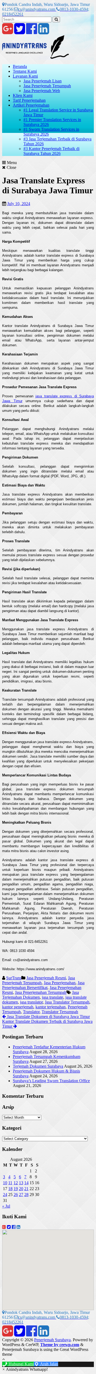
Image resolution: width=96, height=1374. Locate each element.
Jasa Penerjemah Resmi (46, 978)
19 (16, 1188)
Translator (31, 1011)
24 (5, 1194)
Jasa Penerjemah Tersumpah (47, 85)
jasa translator (31, 1002)
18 (10, 1188)
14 (26, 1182)
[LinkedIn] (43, 32)
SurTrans (13, 978)
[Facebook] (31, 32)
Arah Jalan (48, 1364)
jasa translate (52, 997)
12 (16, 1182)
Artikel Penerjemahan (31, 105)
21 (26, 1188)
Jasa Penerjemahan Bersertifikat (43, 985)
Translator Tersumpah (60, 1011)
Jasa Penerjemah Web (41, 90)
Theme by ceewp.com (59, 1344)
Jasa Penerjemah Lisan (42, 81)
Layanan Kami (25, 76)
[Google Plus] (7, 32)
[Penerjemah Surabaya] (35, 57)
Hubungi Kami (20, 1364)
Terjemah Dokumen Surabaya (38, 1066)
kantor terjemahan (50, 1007)
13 (21, 1182)
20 (21, 1188)
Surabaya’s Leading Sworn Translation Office (51, 1080)
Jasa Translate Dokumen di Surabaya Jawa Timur (48, 1016)
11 (10, 1182)
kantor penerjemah (17, 1007)
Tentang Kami (25, 71)
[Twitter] (19, 32)
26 (16, 1194)
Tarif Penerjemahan (29, 100)
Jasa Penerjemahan (59, 982)
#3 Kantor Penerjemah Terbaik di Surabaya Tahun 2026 (51, 151)
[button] (25, 1369)
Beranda (20, 66)
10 (5, 1182)
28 (26, 1194)
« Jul (6, 1206)
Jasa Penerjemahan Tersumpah (40, 992)
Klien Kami (23, 95)
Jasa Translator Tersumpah (67, 1002)
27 (21, 1194)
